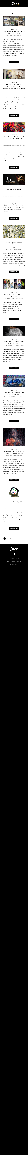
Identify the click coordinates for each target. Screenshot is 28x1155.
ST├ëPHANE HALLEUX (14, 190)
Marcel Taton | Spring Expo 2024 (14, 502)
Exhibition (13, 29)
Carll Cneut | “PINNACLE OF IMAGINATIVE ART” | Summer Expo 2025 (14, 245)
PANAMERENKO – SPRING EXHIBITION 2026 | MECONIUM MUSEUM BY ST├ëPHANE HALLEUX (14, 87)
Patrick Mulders (18, 35)
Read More (14, 62)
